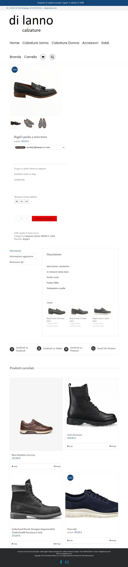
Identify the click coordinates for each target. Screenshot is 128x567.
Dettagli (58, 466)
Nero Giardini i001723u (23, 455)
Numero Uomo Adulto (25, 197)
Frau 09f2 (72, 529)
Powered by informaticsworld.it (84, 555)
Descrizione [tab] (15, 250)
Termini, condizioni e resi (64, 553)
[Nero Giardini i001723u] (36, 414)
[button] (52, 57)
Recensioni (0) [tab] (16, 262)
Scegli (15, 466)
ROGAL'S (45, 236)
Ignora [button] (87, 2)
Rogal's (26, 239)
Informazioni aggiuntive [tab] (21, 256)
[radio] (17, 201)
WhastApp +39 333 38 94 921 (32, 8)
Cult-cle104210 (74, 434)
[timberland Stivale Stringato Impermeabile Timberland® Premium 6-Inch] (36, 498)
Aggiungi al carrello (44, 218)
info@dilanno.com (50, 8)
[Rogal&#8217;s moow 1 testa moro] (103, 311)
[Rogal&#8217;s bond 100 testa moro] (57, 311)
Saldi (52, 236)
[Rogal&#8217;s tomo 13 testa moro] (80, 311)
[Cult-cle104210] (91, 404)
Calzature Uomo (32, 236)
